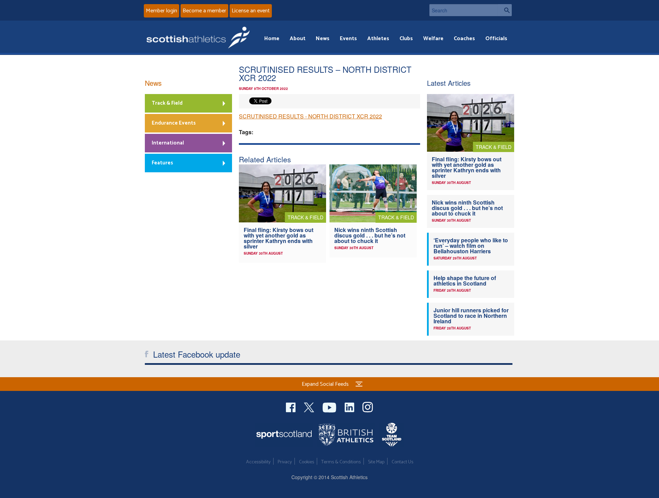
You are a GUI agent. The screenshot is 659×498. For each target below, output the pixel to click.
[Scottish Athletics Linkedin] (350, 406)
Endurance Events (174, 123)
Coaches (464, 38)
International (168, 143)
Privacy (285, 462)
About (297, 38)
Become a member (204, 10)
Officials (496, 38)
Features (162, 163)
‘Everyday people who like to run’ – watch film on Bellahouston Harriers (470, 245)
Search (505, 10)
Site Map (376, 462)
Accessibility (258, 462)
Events (348, 38)
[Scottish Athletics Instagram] (367, 406)
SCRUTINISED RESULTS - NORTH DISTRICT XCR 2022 (310, 116)
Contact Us (402, 462)
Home (271, 38)
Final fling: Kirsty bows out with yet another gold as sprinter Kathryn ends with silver (278, 238)
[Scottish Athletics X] (310, 406)
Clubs (406, 38)
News (323, 38)
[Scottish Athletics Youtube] (330, 406)
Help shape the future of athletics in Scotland (464, 280)
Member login (161, 10)
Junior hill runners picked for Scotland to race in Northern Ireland (471, 315)
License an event (251, 10)
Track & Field (167, 103)
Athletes (378, 38)
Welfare (433, 38)
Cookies (306, 462)
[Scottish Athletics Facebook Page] (291, 406)
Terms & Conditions (341, 462)
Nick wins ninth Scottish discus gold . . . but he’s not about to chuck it (369, 235)
